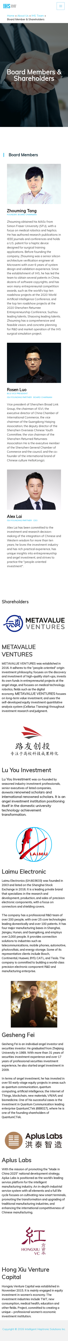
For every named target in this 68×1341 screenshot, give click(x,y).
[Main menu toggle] (61, 6)
